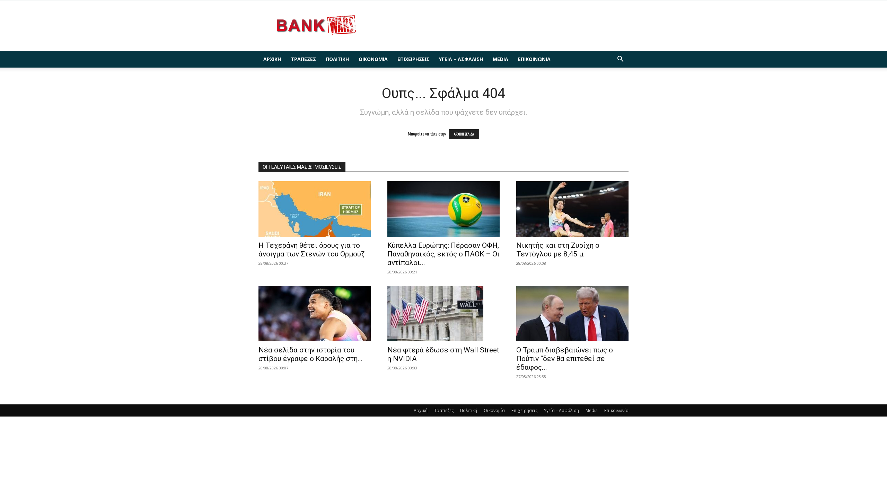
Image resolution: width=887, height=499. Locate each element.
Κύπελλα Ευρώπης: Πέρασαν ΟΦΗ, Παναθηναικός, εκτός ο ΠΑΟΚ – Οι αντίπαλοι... (443, 254)
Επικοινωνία (534, 59)
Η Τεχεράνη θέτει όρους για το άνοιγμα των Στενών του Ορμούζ (311, 249)
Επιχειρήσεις (413, 59)
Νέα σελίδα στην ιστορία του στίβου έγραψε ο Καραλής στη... (310, 354)
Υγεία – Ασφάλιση (461, 59)
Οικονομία (373, 59)
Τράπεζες (303, 59)
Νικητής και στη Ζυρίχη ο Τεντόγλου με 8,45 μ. (557, 249)
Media (500, 59)
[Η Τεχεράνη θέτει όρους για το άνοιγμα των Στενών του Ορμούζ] (314, 209)
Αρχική (272, 59)
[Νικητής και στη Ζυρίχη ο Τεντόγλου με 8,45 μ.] (572, 209)
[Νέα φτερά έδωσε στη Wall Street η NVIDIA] (443, 313)
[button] (620, 59)
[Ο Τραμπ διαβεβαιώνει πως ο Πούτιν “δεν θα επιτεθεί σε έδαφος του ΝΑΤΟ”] (572, 313)
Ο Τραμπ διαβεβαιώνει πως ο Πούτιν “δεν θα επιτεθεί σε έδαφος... (564, 358)
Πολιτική (337, 59)
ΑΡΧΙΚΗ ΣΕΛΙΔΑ (464, 134)
